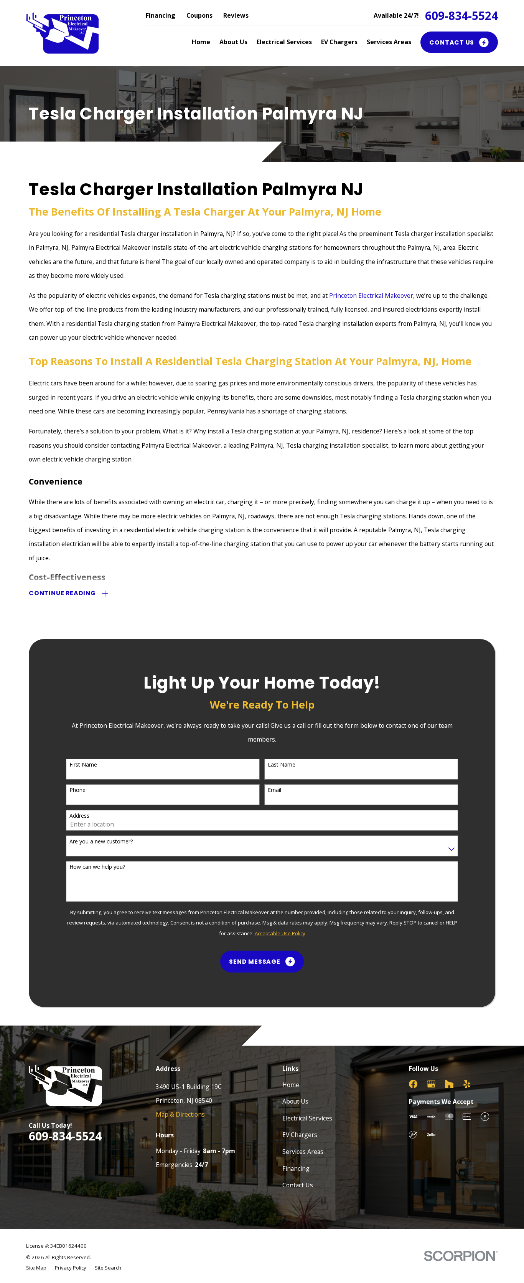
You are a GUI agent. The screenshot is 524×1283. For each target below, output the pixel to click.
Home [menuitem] (201, 42)
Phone (77, 790)
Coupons (199, 15)
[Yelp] (467, 1084)
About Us (295, 1101)
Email (274, 790)
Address (79, 816)
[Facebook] (413, 1084)
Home (290, 1085)
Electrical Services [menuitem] (284, 42)
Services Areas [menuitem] (389, 42)
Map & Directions (180, 1114)
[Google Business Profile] (431, 1084)
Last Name (281, 765)
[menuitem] (36, 1267)
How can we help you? (97, 867)
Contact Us (297, 1185)
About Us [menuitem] (233, 42)
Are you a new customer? (101, 841)
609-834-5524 (461, 16)
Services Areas (302, 1151)
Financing (160, 15)
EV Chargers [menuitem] (339, 42)
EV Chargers (299, 1134)
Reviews (236, 15)
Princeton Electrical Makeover (371, 295)
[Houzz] (449, 1084)
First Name (83, 765)
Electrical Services (307, 1118)
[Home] (62, 33)
